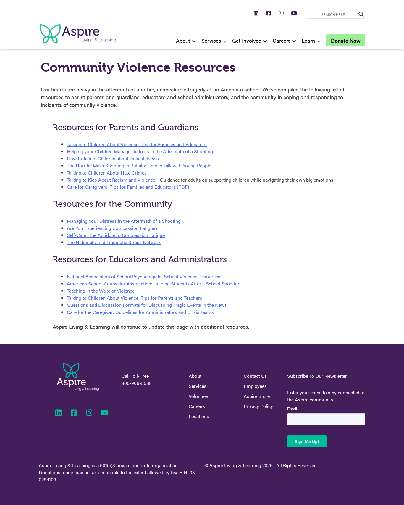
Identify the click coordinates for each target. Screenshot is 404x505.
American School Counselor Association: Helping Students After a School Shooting (153, 283)
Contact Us (255, 375)
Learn (308, 40)
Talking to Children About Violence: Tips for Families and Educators (137, 144)
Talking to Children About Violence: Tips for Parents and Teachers (134, 297)
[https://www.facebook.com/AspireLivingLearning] (269, 13)
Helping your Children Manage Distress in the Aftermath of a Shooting (140, 151)
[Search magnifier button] (361, 14)
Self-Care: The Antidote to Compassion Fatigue (116, 235)
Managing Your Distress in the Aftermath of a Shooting (124, 220)
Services (211, 40)
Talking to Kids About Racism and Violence (111, 179)
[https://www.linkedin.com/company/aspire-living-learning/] (256, 13)
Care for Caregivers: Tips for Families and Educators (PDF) (128, 186)
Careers (282, 40)
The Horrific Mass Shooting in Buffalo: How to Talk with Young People (139, 165)
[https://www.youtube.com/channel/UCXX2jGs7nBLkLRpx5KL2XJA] (294, 13)
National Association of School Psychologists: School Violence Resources (143, 276)
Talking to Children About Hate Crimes (107, 172)
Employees (255, 386)
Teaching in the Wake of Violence (101, 290)
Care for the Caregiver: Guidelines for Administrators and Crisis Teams (140, 312)
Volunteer (199, 396)
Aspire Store (257, 396)
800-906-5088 (137, 383)
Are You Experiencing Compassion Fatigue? (112, 228)
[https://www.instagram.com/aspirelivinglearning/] (281, 13)
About (183, 40)
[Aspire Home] (78, 45)
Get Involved (246, 40)
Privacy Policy (258, 406)
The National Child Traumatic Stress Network (114, 242)
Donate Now (346, 40)
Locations (199, 416)
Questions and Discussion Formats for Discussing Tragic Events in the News (147, 304)
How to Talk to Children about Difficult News (113, 158)
